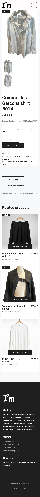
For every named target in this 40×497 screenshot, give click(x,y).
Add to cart (13, 145)
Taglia (4, 131)
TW (13, 493)
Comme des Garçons (23, 157)
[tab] (13, 179)
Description (13, 179)
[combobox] (21, 129)
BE (27, 493)
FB (18, 493)
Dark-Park (7, 259)
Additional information (17, 186)
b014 (10, 162)
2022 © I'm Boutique (20, 484)
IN (22, 493)
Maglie (5, 159)
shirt (4, 164)
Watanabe (14, 312)
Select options (20, 247)
